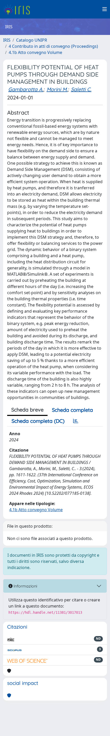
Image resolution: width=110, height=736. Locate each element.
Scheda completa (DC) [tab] (38, 421)
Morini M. (57, 89)
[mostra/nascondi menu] (104, 9)
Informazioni (25, 586)
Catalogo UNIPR (31, 40)
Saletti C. (81, 89)
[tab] (76, 421)
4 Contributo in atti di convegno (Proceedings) (53, 46)
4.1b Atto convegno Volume (35, 52)
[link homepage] (18, 9)
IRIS (6, 40)
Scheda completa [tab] (72, 410)
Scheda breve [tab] (27, 409)
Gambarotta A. (25, 89)
